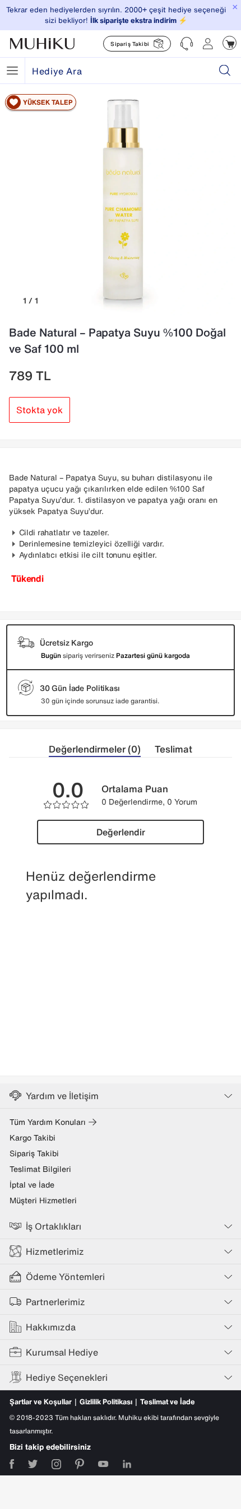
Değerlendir (120, 832)
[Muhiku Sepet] (230, 43)
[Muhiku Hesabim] (208, 44)
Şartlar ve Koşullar (41, 1401)
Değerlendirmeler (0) (95, 749)
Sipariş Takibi (34, 1153)
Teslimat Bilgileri (40, 1169)
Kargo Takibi (32, 1137)
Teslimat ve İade (167, 1401)
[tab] (102, 749)
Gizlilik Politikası (106, 1401)
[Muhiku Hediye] (12, 70)
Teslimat (173, 749)
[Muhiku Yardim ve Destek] (186, 44)
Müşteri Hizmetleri (43, 1200)
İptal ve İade (32, 1184)
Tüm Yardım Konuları (48, 1122)
